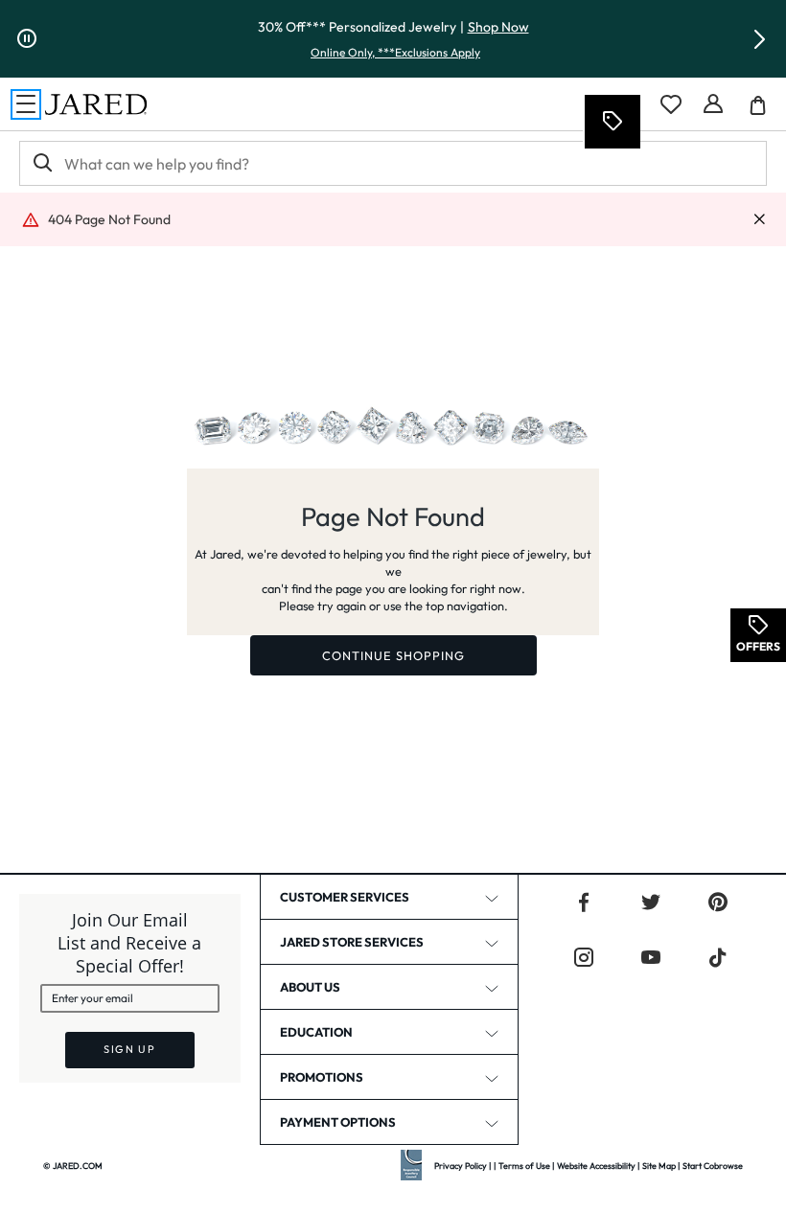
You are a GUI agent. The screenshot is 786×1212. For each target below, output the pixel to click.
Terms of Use (524, 1165)
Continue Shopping (393, 655)
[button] (759, 39)
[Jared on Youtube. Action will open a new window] (651, 958)
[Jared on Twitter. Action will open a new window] (651, 902)
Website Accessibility (596, 1165)
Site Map (659, 1165)
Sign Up (130, 1049)
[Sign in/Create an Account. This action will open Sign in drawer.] (713, 104)
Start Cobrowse (712, 1165)
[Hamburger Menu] (25, 104)
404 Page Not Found (109, 219)
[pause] (26, 39)
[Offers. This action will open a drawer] (611, 121)
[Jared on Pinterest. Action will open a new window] (718, 902)
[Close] (759, 220)
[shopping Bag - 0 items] (765, 112)
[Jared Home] (96, 104)
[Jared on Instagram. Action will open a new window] (584, 958)
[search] (41, 163)
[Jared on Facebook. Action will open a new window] (584, 902)
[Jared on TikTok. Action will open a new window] (718, 958)
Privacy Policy (460, 1165)
